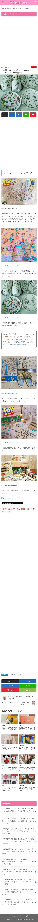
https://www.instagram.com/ (11, 265)
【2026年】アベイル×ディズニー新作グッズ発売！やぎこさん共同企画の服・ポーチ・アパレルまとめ (18, 892)
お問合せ (28, 916)
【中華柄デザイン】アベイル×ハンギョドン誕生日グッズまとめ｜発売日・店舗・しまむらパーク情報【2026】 (18, 831)
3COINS (5, 675)
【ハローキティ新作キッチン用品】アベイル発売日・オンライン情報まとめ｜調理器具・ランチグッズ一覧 (18, 821)
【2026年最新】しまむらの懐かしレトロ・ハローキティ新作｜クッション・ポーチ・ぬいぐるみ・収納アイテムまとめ (17, 902)
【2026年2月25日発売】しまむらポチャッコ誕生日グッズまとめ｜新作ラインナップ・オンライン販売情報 (18, 841)
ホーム (9, 916)
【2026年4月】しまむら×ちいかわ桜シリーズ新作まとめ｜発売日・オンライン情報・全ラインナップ (18, 811)
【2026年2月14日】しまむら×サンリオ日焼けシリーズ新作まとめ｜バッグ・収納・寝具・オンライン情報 (18, 882)
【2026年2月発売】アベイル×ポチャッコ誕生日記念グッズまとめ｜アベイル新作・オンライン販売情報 (18, 851)
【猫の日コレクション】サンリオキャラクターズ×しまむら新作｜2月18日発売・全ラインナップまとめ (18, 871)
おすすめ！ (20, 675)
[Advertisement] (19, 41)
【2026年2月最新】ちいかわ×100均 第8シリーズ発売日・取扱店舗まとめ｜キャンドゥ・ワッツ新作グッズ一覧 (18, 861)
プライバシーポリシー (18, 916)
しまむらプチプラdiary (18, 919)
